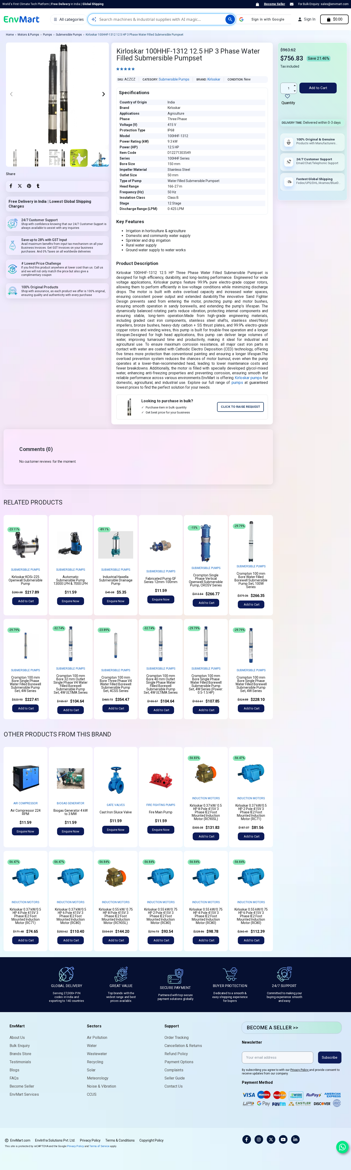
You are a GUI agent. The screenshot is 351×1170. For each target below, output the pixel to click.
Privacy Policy (299, 1070)
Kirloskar (213, 79)
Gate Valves (116, 805)
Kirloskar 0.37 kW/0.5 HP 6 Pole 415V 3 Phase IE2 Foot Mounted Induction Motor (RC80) (70, 916)
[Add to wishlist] (40, 530)
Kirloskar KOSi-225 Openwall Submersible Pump (26, 580)
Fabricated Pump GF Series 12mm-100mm (160, 580)
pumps (237, 382)
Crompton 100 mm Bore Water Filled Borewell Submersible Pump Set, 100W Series (250, 580)
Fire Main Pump (160, 812)
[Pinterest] (29, 186)
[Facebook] (11, 186)
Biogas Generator (70, 803)
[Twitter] (20, 186)
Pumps (47, 34)
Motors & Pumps (28, 34)
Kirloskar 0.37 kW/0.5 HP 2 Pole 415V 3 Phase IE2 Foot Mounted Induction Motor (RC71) (251, 812)
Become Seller (274, 4)
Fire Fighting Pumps (160, 805)
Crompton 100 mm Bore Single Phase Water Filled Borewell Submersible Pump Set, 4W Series (25, 684)
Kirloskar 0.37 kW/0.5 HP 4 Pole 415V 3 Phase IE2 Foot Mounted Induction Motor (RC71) (25, 916)
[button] (11, 94)
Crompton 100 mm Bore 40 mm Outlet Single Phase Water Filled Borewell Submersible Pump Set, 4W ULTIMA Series (161, 684)
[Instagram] (259, 1139)
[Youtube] (283, 1139)
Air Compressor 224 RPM (26, 812)
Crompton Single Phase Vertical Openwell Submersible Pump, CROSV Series (206, 580)
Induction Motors (206, 798)
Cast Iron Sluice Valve (116, 812)
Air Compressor (25, 803)
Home (10, 34)
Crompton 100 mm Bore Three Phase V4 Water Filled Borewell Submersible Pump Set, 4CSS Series (116, 684)
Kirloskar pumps (248, 378)
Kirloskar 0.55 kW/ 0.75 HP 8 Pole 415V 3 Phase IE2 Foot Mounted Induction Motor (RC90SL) (116, 916)
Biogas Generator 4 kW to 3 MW (70, 812)
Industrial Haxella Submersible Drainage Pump (116, 580)
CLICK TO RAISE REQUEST (240, 406)
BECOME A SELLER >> (272, 1027)
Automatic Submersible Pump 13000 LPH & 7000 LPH (70, 580)
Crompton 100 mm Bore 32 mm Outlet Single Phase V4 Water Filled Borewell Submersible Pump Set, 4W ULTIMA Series (70, 684)
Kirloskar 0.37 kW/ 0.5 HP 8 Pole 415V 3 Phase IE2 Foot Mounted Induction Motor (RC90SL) (206, 812)
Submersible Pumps (69, 34)
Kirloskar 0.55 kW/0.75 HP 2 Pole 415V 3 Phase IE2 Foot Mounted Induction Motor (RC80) (160, 916)
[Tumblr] (38, 186)
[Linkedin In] (295, 1139)
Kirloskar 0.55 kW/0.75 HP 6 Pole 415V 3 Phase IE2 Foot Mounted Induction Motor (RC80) (251, 916)
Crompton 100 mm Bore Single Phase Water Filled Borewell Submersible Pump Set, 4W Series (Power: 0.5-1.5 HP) (206, 684)
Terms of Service (99, 1146)
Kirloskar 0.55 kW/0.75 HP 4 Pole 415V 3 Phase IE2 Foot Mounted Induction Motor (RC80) (206, 916)
